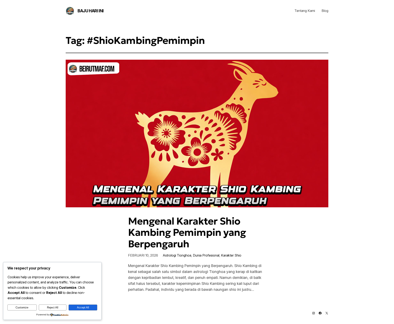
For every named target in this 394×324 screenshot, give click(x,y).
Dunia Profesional (206, 255)
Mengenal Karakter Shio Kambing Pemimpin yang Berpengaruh (187, 233)
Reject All (52, 307)
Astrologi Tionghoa (177, 255)
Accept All (83, 307)
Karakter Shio (231, 255)
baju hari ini (91, 10)
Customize (22, 307)
